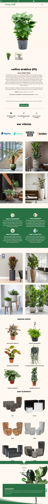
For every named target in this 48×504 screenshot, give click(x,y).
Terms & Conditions (24, 472)
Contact (24, 474)
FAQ (24, 470)
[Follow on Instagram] (24, 464)
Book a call (24, 105)
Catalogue (24, 467)
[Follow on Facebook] (21, 464)
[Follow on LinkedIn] (27, 464)
